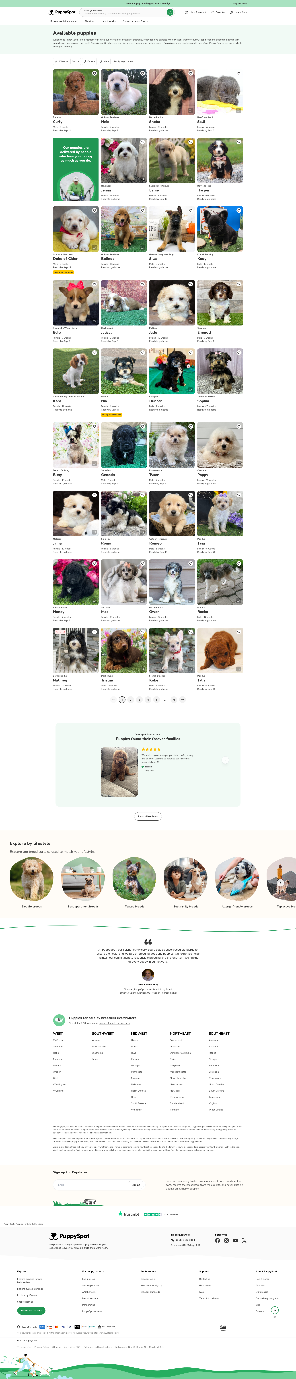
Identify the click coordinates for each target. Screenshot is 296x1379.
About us (89, 21)
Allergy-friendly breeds (237, 906)
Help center (205, 1285)
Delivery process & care (135, 21)
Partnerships (88, 1305)
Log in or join (88, 1279)
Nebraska (136, 1084)
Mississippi (215, 1078)
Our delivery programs (267, 1298)
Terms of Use (24, 1347)
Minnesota (136, 1072)
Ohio (133, 1097)
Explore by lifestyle (27, 1295)
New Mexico (99, 1046)
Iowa (133, 1053)
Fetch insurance (90, 1298)
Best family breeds (185, 906)
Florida (212, 1053)
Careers (260, 1311)
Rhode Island (177, 1103)
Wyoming (58, 1090)
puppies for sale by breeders (114, 1023)
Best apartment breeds (83, 906)
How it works (108, 21)
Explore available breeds (30, 1288)
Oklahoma (97, 1053)
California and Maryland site (98, 1347)
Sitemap (56, 1347)
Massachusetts (178, 1072)
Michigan (135, 1065)
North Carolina (216, 1084)
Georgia (213, 1059)
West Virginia (216, 1109)
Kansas (135, 1059)
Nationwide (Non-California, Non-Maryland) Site (139, 1347)
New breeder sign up (151, 1285)
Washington (59, 1084)
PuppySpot (9, 1224)
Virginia (213, 1103)
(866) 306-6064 (185, 1240)
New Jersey (176, 1084)
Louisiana (214, 1072)
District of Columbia (180, 1053)
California (58, 1040)
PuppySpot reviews (92, 1311)
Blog (258, 1305)
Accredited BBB (72, 1347)
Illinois (134, 1040)
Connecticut (176, 1040)
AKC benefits (89, 1292)
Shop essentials (25, 1301)
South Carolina (216, 1090)
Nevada (57, 1065)
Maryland (175, 1065)
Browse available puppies (63, 21)
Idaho (56, 1053)
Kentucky (214, 1065)
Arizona (96, 1040)
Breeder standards (150, 1292)
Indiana (134, 1046)
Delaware (175, 1046)
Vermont (174, 1109)
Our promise (262, 1292)
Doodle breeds (32, 906)
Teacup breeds (134, 906)
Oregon (57, 1072)
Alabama (213, 1040)
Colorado (58, 1046)
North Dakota (138, 1090)
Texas (95, 1059)
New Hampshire (178, 1078)
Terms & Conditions (209, 1298)
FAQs (201, 1292)
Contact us (204, 1279)
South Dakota (138, 1103)
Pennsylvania (177, 1097)
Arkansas (214, 1046)
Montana (57, 1059)
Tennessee (215, 1097)
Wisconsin (136, 1109)
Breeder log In (148, 1279)
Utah (55, 1078)
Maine (173, 1059)
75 (173, 699)
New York (175, 1090)
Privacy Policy (42, 1347)
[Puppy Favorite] (94, 73)
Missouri (135, 1078)
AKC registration (90, 1285)
